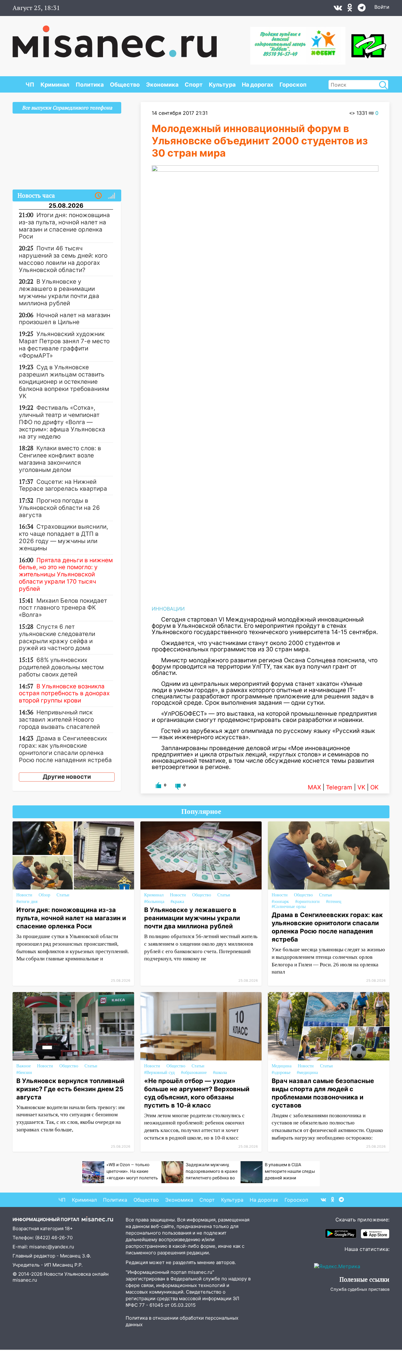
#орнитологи (307, 901)
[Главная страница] (115, 38)
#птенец (333, 901)
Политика (90, 84)
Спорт (194, 84)
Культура (222, 84)
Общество (125, 84)
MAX (314, 787)
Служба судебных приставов (359, 1289)
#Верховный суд (159, 1072)
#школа (220, 1072)
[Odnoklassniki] (350, 9)
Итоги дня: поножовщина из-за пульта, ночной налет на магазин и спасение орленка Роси (71, 918)
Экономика (162, 84)
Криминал (55, 84)
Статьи (63, 895)
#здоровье (281, 1072)
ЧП (29, 84)
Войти (381, 7)
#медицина (307, 1072)
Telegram (339, 787)
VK (361, 787)
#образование (194, 1072)
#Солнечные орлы (289, 906)
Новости (24, 895)
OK (374, 787)
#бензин (24, 1072)
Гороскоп (293, 84)
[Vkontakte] (338, 9)
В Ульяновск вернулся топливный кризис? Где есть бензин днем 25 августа (70, 1089)
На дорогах (257, 84)
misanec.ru (25, 1280)
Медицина (281, 1066)
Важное (23, 1066)
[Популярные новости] (111, 196)
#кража (177, 901)
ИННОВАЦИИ (168, 609)
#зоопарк (280, 901)
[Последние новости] (98, 196)
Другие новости (67, 776)
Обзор (44, 895)
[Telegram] (362, 9)
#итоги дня (26, 901)
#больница (154, 901)
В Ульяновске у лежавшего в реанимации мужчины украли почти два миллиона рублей (192, 918)
